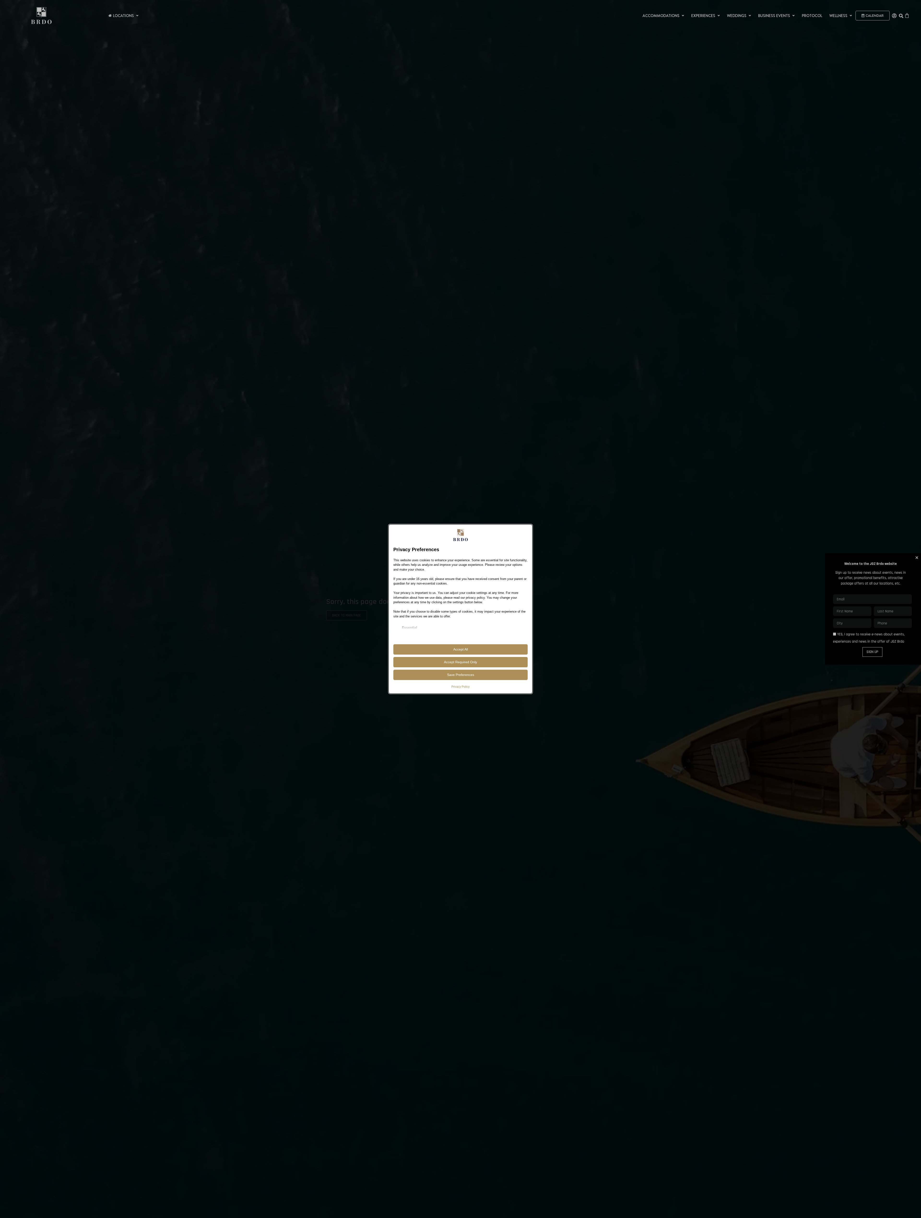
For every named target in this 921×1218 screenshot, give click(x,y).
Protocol (812, 15)
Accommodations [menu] (661, 15)
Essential (409, 627)
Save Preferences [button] (460, 675)
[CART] (906, 15)
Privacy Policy (460, 686)
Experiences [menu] (703, 15)
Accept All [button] (460, 649)
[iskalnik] (901, 16)
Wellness (838, 15)
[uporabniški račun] (894, 15)
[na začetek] (41, 15)
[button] (917, 557)
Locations (123, 15)
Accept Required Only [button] (460, 662)
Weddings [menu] (736, 15)
